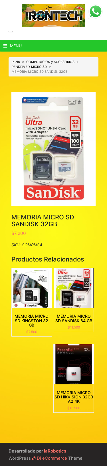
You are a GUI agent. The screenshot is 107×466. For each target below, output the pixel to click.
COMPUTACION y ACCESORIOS (50, 62)
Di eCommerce (51, 458)
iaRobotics (55, 451)
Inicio (16, 62)
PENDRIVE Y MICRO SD (29, 67)
